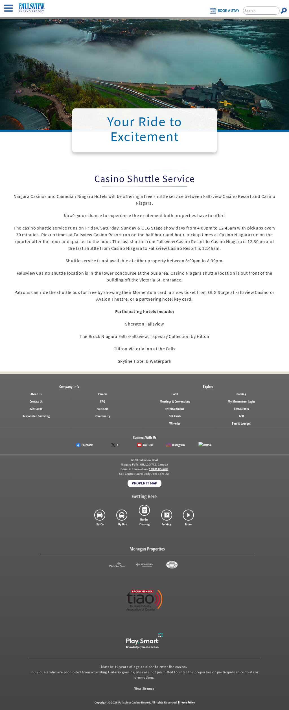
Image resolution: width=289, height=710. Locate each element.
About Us (35, 394)
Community (102, 416)
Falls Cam (103, 409)
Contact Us (36, 401)
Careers (102, 394)
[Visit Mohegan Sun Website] (117, 565)
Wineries (174, 423)
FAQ (102, 401)
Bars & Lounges (241, 423)
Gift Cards (36, 409)
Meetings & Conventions (175, 401)
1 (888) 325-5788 (158, 469)
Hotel (175, 394)
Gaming (241, 394)
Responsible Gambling (36, 416)
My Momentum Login (241, 401)
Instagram (178, 445)
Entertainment (174, 409)
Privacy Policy (186, 702)
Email (209, 445)
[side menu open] (8, 8)
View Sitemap (144, 688)
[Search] (284, 10)
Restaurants (241, 409)
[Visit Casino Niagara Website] (172, 565)
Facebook (87, 445)
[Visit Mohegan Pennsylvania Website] (144, 565)
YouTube (148, 445)
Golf (241, 416)
